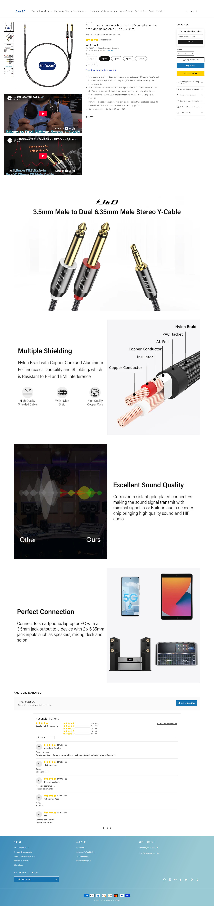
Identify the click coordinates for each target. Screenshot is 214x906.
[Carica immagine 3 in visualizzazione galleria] (9, 48)
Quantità (180, 49)
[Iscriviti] (56, 879)
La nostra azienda (21, 848)
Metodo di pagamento (23, 852)
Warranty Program (83, 861)
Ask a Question (188, 703)
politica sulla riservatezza (24, 856)
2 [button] (107, 828)
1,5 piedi (93, 59)
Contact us (109, 50)
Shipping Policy (82, 856)
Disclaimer (18, 865)
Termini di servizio (21, 861)
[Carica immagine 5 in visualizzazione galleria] (9, 70)
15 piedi (141, 58)
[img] (50, 745)
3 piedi (104, 58)
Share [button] (91, 117)
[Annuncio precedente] (15, 2)
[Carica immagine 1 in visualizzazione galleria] (9, 27)
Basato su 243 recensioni (47, 726)
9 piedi (129, 58)
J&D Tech (103, 900)
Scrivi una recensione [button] (167, 723)
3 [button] (110, 828)
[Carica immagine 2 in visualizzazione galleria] (9, 37)
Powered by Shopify (113, 900)
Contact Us (80, 848)
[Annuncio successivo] (199, 2)
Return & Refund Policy (85, 852)
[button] (41, 11)
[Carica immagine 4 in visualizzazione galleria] (9, 59)
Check (190, 42)
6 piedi (117, 58)
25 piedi (92, 64)
